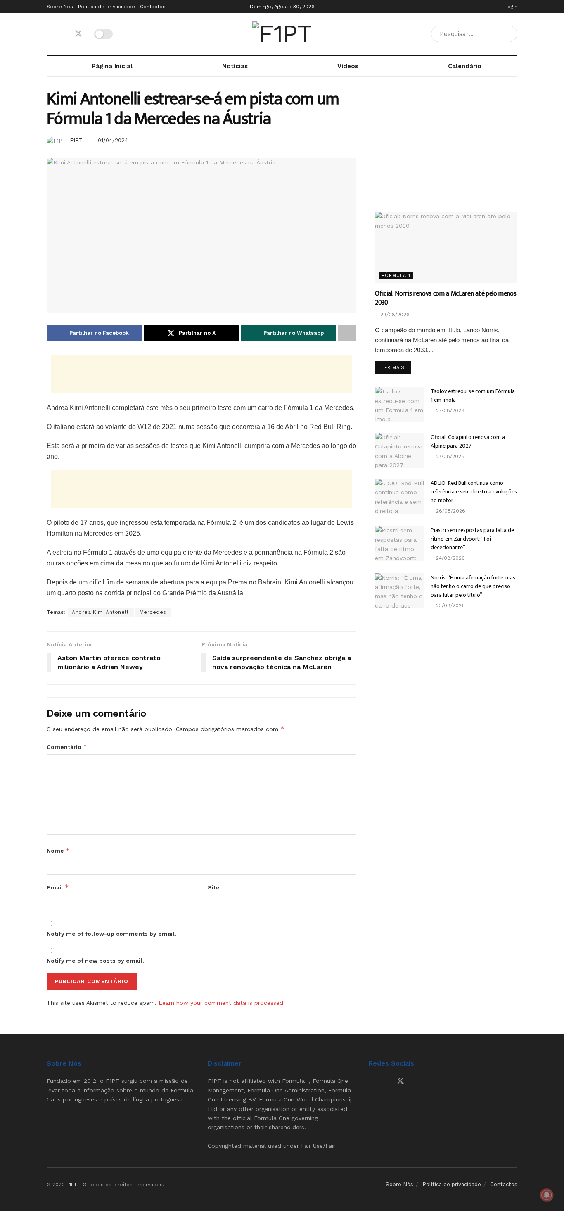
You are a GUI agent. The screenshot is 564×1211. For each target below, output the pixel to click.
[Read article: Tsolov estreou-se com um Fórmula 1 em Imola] (399, 404)
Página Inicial (112, 66)
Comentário (67, 747)
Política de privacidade (106, 7)
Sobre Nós (60, 7)
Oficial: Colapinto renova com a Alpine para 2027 (468, 441)
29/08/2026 (394, 314)
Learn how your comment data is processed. (222, 1002)
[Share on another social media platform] (347, 333)
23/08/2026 (449, 605)
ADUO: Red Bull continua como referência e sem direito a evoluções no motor (474, 491)
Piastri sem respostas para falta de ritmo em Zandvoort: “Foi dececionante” (472, 538)
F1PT (76, 140)
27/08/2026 (449, 410)
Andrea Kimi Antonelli (101, 612)
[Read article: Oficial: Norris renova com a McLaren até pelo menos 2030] (446, 247)
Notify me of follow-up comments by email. (111, 933)
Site (214, 887)
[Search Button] (509, 34)
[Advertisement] (201, 374)
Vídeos (347, 66)
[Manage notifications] (546, 1194)
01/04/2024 (113, 140)
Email (58, 887)
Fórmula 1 (396, 275)
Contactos (153, 7)
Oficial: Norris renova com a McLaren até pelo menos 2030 (446, 298)
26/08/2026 (449, 511)
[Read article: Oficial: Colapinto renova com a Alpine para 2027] (399, 450)
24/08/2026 (449, 558)
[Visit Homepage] (281, 33)
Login (510, 7)
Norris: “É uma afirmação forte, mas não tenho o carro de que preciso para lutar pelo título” (473, 586)
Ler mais (396, 367)
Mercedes (153, 612)
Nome (58, 850)
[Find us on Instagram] (63, 34)
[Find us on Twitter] (78, 34)
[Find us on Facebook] (49, 34)
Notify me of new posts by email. (95, 960)
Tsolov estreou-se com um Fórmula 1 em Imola (473, 395)
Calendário (464, 66)
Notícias (235, 66)
